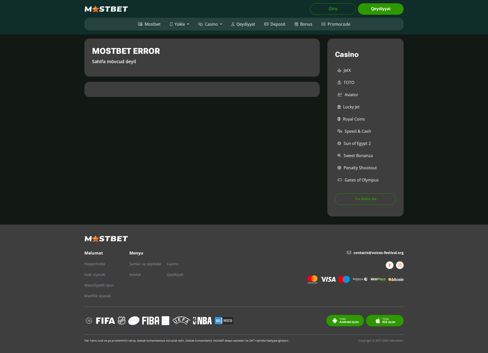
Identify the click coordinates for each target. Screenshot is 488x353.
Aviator (351, 94)
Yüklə (180, 24)
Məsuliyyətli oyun (99, 285)
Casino (211, 24)
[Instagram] (400, 265)
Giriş (333, 9)
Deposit (277, 24)
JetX (347, 70)
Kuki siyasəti (94, 274)
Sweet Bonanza (358, 155)
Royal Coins (354, 119)
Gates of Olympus (362, 180)
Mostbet (153, 24)
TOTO (349, 82)
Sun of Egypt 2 (357, 143)
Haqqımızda (94, 263)
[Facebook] (389, 265)
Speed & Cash (358, 131)
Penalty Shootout (360, 168)
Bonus (306, 24)
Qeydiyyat (380, 9)
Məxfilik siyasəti (97, 295)
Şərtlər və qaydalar (145, 263)
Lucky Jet (351, 107)
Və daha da (365, 199)
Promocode (339, 24)
